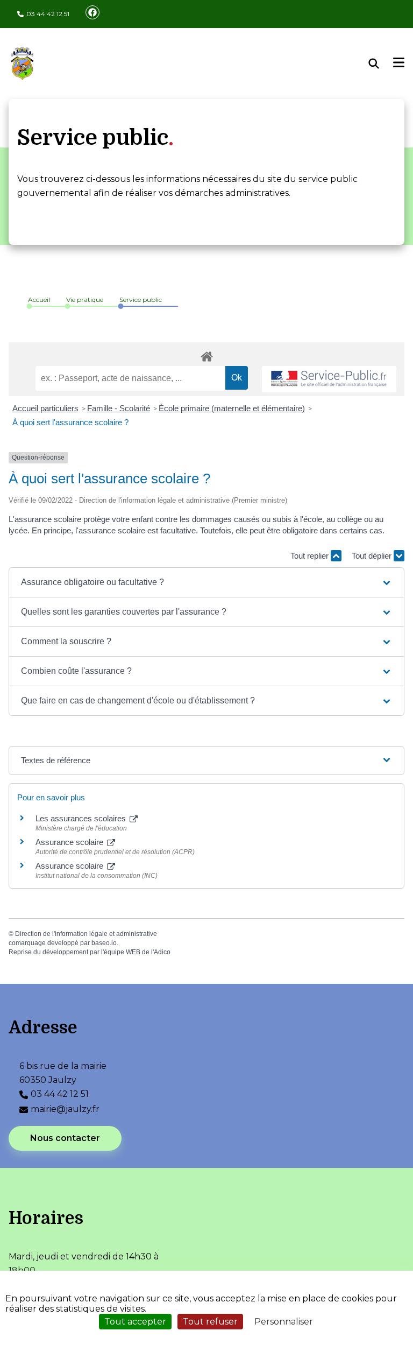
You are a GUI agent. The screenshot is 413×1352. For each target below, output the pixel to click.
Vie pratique (84, 299)
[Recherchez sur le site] (381, 63)
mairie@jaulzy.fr (65, 1109)
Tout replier (310, 555)
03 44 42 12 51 (47, 14)
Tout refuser (210, 1321)
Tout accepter (135, 1321)
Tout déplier (373, 555)
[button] (206, 582)
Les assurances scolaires (81, 818)
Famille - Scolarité (118, 408)
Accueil (39, 299)
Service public (140, 299)
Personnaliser (283, 1321)
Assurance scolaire (70, 842)
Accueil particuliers (45, 408)
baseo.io (104, 943)
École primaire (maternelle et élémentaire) (232, 408)
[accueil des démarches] (206, 354)
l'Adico (160, 952)
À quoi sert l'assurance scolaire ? (70, 422)
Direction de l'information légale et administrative (86, 934)
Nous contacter (65, 1138)
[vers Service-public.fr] (329, 379)
